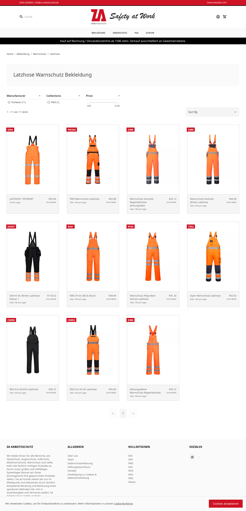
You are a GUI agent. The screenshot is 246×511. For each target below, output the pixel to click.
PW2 (130, 478)
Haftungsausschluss (79, 467)
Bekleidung (98, 32)
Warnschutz (39, 53)
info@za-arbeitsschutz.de (47, 2)
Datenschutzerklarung (80, 463)
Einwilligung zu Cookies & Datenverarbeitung (82, 476)
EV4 (130, 455)
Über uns (73, 455)
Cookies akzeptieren (226, 503)
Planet (131, 482)
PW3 (130, 463)
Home (10, 53)
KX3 (130, 467)
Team (71, 459)
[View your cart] (225, 17)
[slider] (89, 102)
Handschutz (120, 32)
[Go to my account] (218, 17)
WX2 (130, 474)
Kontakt (72, 470)
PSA (137, 32)
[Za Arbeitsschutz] (123, 16)
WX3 (130, 470)
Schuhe (150, 32)
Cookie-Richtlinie (123, 503)
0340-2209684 (26, 2)
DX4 (130, 459)
